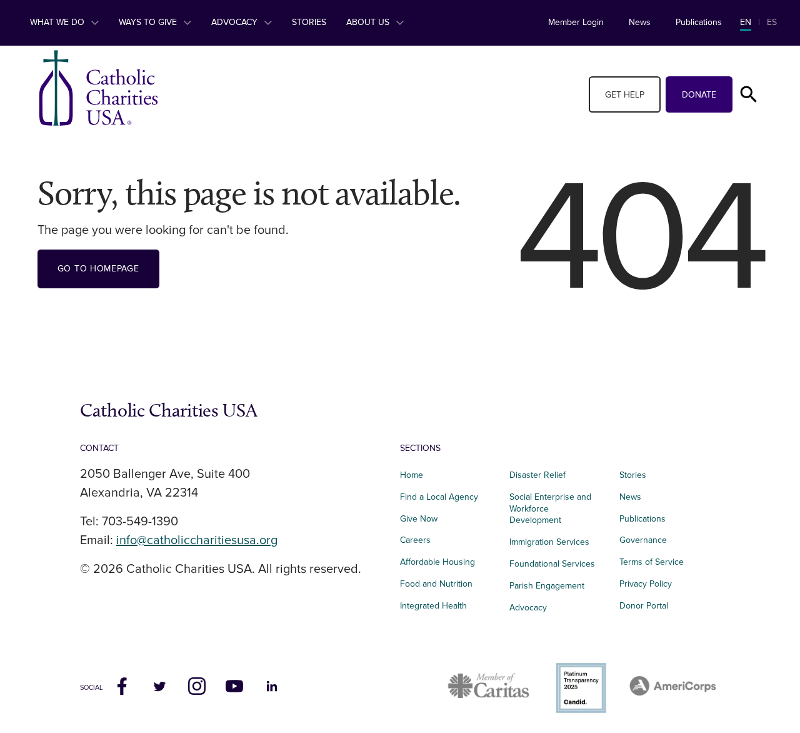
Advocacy (235, 22)
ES (772, 22)
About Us (369, 22)
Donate (699, 94)
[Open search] (749, 94)
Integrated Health (433, 605)
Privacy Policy (645, 584)
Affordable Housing (437, 562)
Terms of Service (651, 562)
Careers (415, 540)
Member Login (576, 22)
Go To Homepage (98, 268)
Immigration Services (549, 542)
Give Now (419, 518)
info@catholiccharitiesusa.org (197, 540)
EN (745, 22)
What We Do (58, 22)
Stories (309, 22)
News (640, 22)
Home (411, 475)
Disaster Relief (537, 475)
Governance (643, 540)
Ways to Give (149, 22)
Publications (699, 22)
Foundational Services (552, 564)
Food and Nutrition (436, 584)
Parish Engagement (546, 585)
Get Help (624, 94)
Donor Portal (643, 605)
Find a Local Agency (439, 497)
